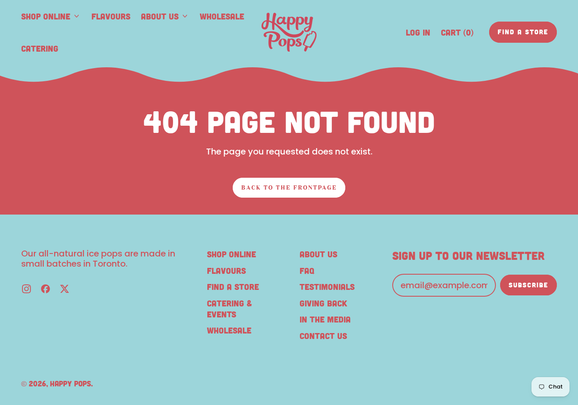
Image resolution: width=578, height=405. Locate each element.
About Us (318, 254)
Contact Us (323, 336)
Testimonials (327, 286)
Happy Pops (70, 383)
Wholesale (222, 16)
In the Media (325, 319)
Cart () (456, 35)
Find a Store (233, 286)
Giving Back (323, 303)
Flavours (110, 16)
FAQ (307, 270)
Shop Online (231, 254)
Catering (39, 48)
